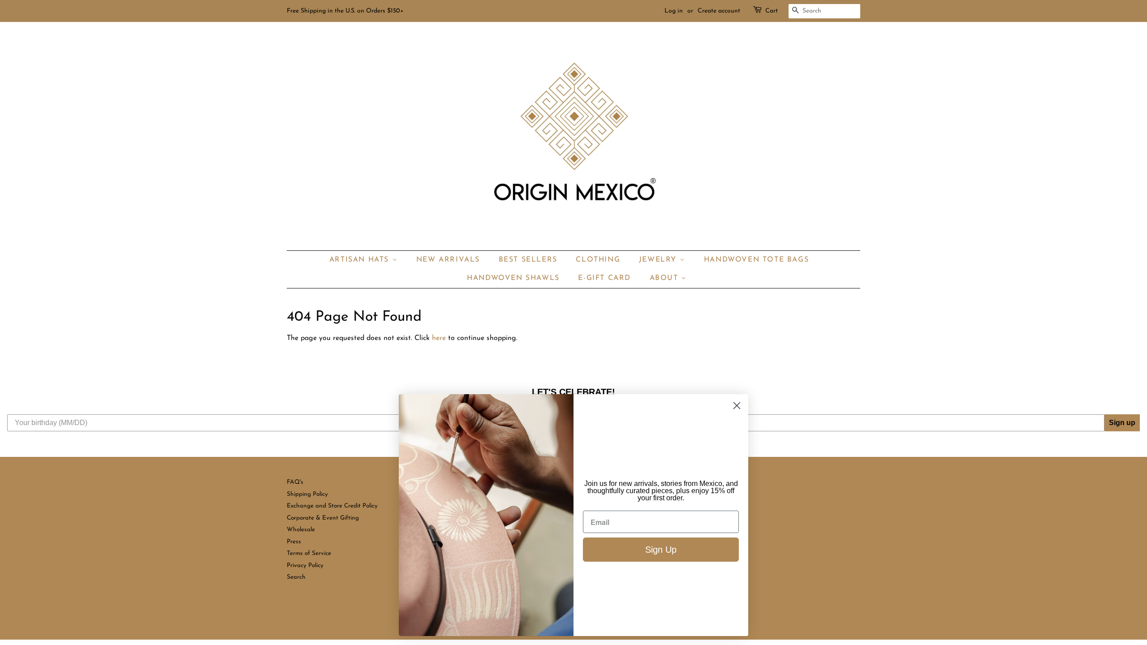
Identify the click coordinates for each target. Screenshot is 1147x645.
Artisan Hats (360, 259)
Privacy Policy (305, 565)
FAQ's (295, 482)
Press (294, 542)
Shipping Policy (307, 494)
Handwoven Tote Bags (756, 259)
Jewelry (659, 259)
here (439, 338)
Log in (673, 11)
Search (296, 577)
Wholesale (301, 530)
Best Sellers (528, 259)
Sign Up (661, 550)
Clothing (598, 259)
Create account (719, 11)
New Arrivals (448, 259)
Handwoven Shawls (513, 278)
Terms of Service (309, 553)
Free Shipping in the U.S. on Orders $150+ (345, 11)
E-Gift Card (604, 278)
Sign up (1122, 422)
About (665, 278)
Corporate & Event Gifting (323, 518)
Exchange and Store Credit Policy (332, 506)
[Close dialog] (737, 405)
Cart (771, 11)
